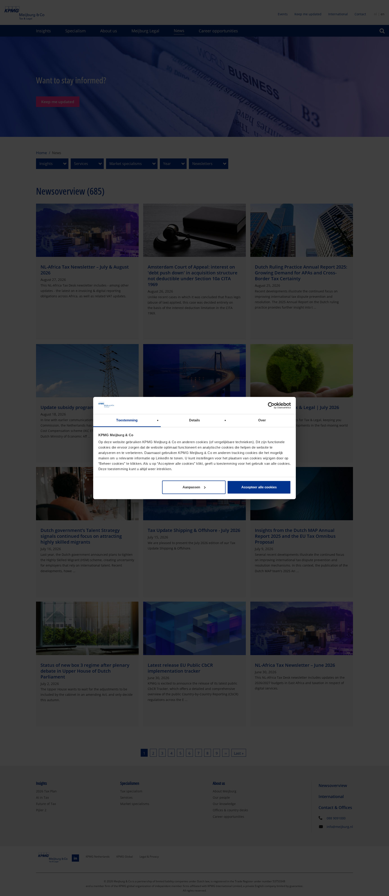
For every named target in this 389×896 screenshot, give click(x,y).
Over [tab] (262, 420)
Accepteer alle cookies (259, 487)
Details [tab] (194, 420)
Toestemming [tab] (127, 420)
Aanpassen (191, 487)
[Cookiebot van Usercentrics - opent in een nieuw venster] (271, 405)
